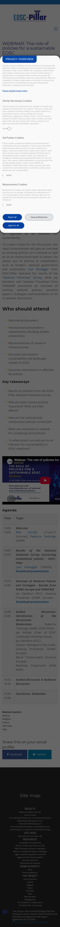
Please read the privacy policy (15, 91)
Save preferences (39, 217)
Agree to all (13, 225)
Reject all (12, 217)
